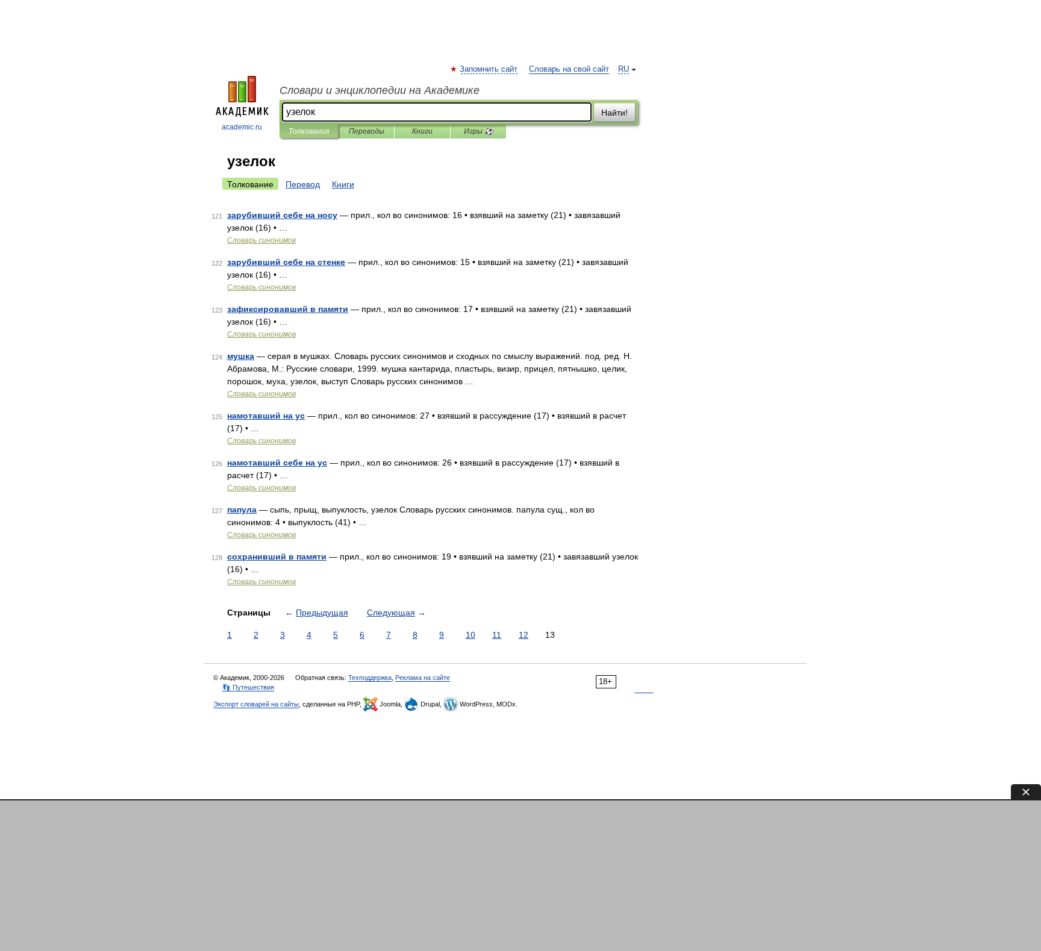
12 (523, 635)
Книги (422, 131)
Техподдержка (370, 677)
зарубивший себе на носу (282, 215)
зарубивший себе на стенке (286, 262)
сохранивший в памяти (277, 556)
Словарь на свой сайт (569, 69)
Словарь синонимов (261, 240)
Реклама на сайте (422, 677)
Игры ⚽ (478, 131)
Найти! (614, 112)
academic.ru (242, 127)
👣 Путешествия (248, 687)
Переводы (366, 131)
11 (496, 635)
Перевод (303, 184)
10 (470, 635)
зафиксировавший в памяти (287, 309)
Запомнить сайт (489, 69)
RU (623, 69)
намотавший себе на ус (277, 462)
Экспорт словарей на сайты (256, 704)
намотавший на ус (266, 415)
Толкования (309, 131)
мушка (240, 356)
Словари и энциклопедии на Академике (380, 90)
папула (242, 509)
